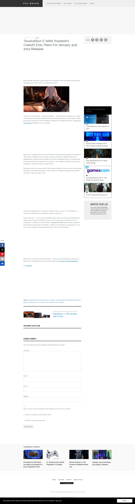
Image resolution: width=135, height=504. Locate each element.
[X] (2, 249)
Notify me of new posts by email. (35, 420)
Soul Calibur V (59, 302)
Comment (26, 350)
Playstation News (54, 3)
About (54, 479)
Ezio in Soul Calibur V (49, 300)
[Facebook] (2, 245)
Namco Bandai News (72, 300)
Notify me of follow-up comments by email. (38, 415)
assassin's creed (33, 300)
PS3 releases (31, 302)
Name (25, 376)
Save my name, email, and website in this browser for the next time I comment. (47, 409)
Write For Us (99, 204)
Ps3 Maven (31, 3)
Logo (43, 3)
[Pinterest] (2, 254)
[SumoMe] (2, 263)
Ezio (40, 300)
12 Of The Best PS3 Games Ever (96, 195)
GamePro (29, 266)
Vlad (37, 37)
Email (25, 386)
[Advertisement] (67, 21)
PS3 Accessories (80, 3)
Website (25, 396)
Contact (69, 479)
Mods (92, 3)
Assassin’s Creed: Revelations (69, 261)
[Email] (2, 259)
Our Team (61, 479)
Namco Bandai (60, 300)
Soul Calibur (40, 302)
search (110, 4)
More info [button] (58, 500)
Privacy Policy (78, 479)
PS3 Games (68, 3)
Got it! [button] (125, 500)
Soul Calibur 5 (49, 302)
